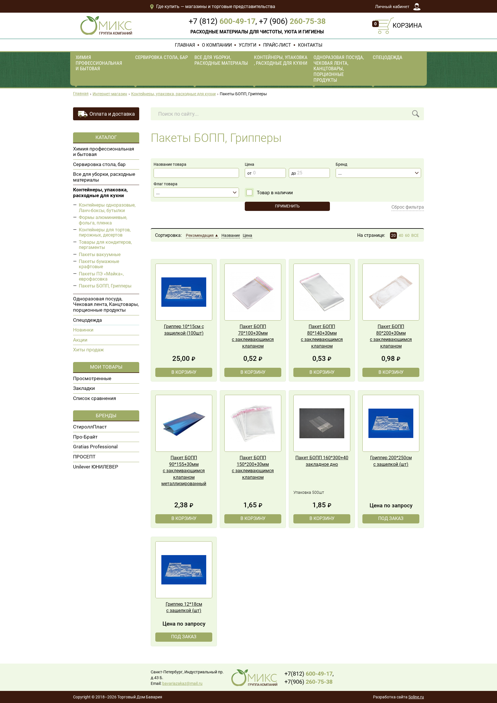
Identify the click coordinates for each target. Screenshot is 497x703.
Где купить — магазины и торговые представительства (215, 6)
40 (401, 235)
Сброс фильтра (407, 207)
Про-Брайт (85, 437)
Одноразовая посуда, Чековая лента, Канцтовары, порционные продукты (339, 68)
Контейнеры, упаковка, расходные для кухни (280, 60)
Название (230, 235)
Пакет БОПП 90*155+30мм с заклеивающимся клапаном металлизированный (183, 470)
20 (393, 235)
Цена (247, 235)
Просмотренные (92, 378)
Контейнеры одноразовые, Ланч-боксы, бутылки (107, 207)
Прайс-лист (277, 45)
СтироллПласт (90, 427)
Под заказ (391, 518)
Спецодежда (387, 57)
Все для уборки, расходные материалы (221, 60)
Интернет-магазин (110, 94)
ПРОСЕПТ (84, 457)
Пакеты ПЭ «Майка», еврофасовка (101, 276)
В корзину (183, 372)
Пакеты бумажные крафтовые (99, 264)
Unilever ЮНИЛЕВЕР (95, 467)
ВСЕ (415, 235)
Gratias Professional (95, 446)
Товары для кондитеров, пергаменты (105, 244)
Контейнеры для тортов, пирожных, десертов (105, 232)
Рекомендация (200, 235)
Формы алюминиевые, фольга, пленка (103, 220)
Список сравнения (94, 398)
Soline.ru (416, 697)
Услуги (247, 45)
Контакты (310, 45)
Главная (185, 45)
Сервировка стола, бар (161, 57)
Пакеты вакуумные (100, 254)
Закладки (84, 388)
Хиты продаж (88, 350)
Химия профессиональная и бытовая (99, 62)
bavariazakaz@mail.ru (182, 683)
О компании (217, 45)
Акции (80, 340)
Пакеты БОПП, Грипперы (105, 286)
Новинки (83, 330)
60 (407, 235)
